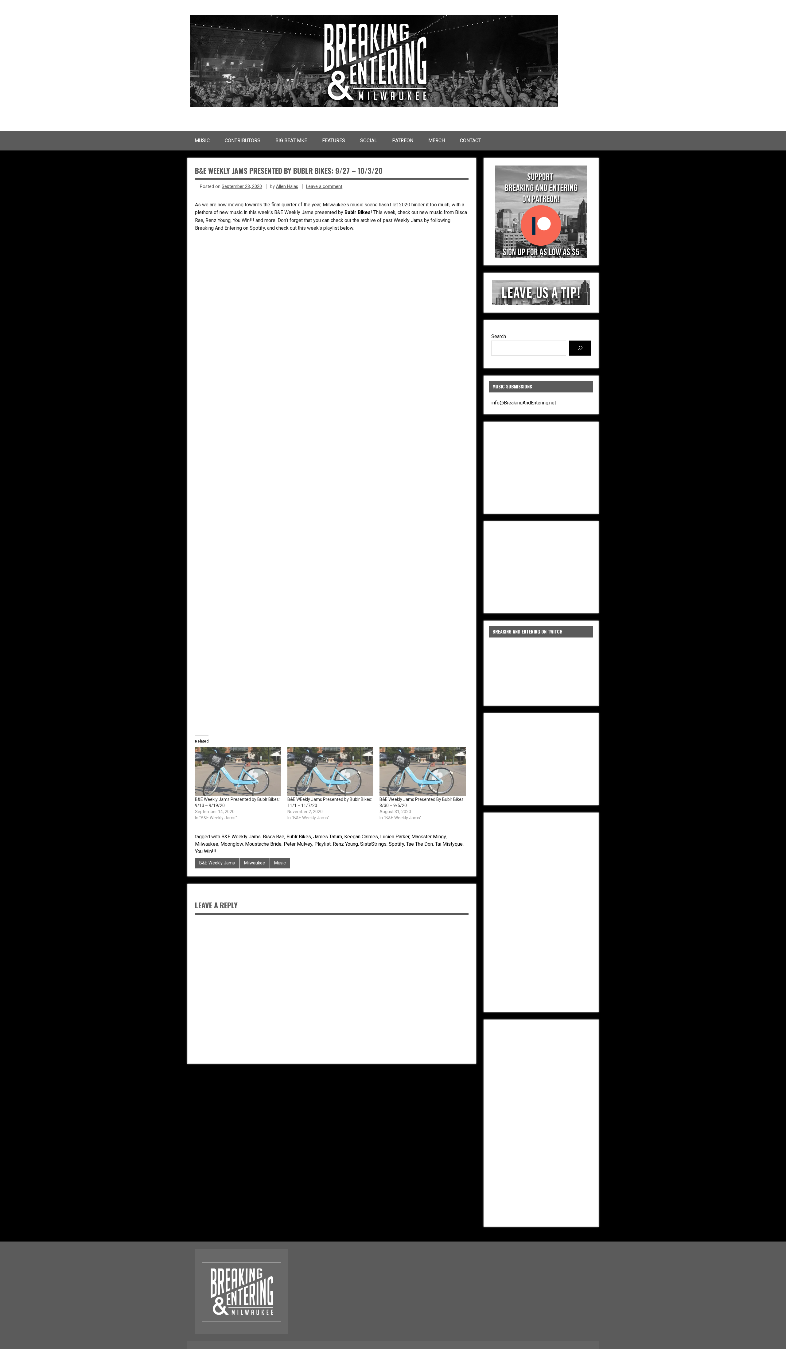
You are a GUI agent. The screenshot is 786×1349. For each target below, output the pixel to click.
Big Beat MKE (291, 140)
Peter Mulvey (298, 844)
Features (333, 140)
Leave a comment (324, 186)
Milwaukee (206, 844)
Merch (436, 140)
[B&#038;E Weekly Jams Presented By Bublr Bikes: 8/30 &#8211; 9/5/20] (422, 771)
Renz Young (345, 844)
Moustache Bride (263, 844)
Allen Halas (287, 186)
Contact (470, 140)
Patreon (402, 140)
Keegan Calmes (361, 837)
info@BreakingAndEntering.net (523, 403)
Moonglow (231, 844)
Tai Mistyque (449, 844)
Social (368, 140)
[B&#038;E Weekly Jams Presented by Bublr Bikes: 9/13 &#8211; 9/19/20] (238, 771)
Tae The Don (419, 844)
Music (202, 140)
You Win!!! (205, 851)
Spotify (396, 844)
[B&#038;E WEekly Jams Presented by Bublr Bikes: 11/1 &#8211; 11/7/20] (330, 771)
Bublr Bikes (357, 212)
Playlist (322, 844)
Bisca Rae (273, 837)
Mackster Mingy (428, 837)
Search (498, 336)
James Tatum (327, 837)
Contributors (242, 140)
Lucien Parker (394, 837)
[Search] (580, 348)
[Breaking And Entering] (374, 105)
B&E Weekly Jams (241, 837)
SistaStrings (373, 844)
